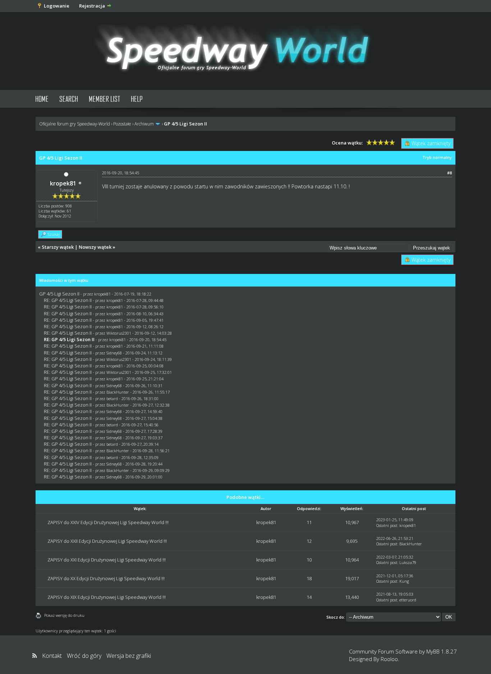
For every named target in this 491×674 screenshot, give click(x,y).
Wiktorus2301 (118, 333)
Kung (404, 581)
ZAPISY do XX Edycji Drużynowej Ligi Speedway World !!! (106, 578)
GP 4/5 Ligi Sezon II (59, 293)
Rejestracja (92, 6)
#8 (449, 172)
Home (42, 98)
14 (309, 597)
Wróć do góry (84, 656)
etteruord (407, 599)
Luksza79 (407, 562)
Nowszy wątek (95, 247)
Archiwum (144, 124)
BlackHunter (117, 392)
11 (309, 522)
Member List (104, 98)
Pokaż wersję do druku (64, 615)
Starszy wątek (58, 247)
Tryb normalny (437, 157)
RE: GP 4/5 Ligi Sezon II (68, 300)
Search (68, 98)
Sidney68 (114, 353)
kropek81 (63, 183)
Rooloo (389, 658)
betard (112, 398)
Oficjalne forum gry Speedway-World (74, 124)
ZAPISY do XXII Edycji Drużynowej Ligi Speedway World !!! (107, 541)
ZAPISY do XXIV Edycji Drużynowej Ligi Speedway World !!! (108, 522)
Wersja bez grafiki (128, 656)
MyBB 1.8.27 (441, 651)
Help (137, 98)
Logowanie (56, 6)
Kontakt (52, 656)
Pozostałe (122, 124)
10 (309, 559)
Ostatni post (386, 525)
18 (309, 578)
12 (309, 541)
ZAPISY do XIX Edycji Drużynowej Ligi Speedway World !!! (106, 597)
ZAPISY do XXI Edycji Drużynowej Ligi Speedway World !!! (106, 559)
